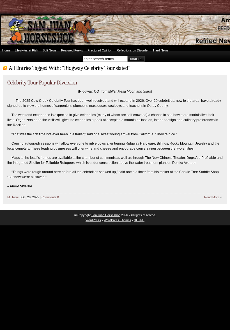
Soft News (50, 50)
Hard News (161, 50)
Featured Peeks (72, 50)
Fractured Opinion (100, 50)
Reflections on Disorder (133, 50)
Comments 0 (50, 197)
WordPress (93, 220)
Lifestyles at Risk (26, 50)
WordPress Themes (117, 220)
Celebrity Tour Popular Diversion (42, 82)
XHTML (139, 220)
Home (6, 50)
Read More (211, 197)
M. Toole (13, 197)
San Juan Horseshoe (105, 215)
